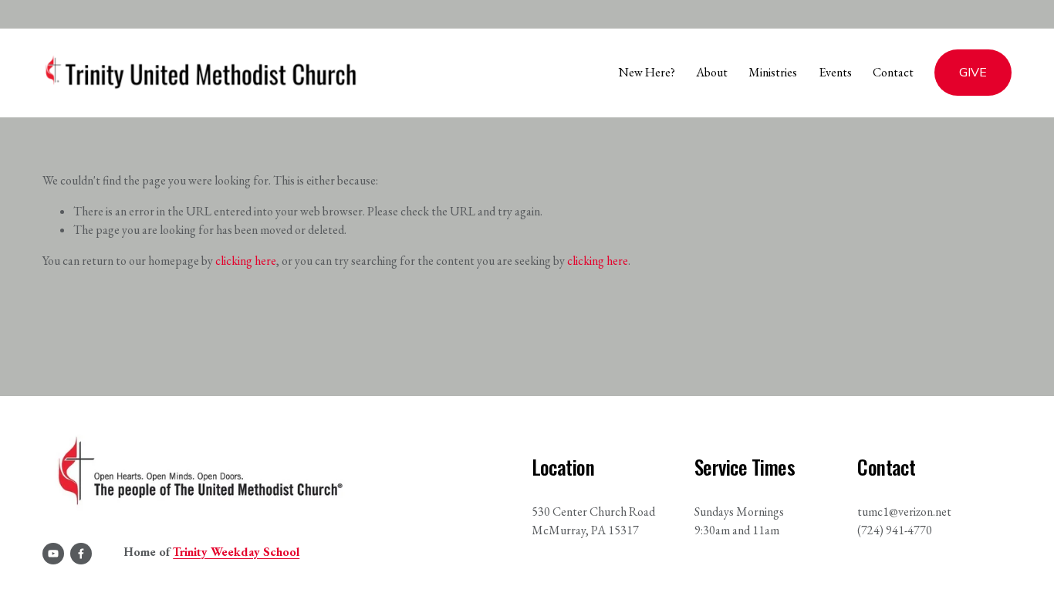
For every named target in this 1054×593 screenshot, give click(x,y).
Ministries (772, 72)
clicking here (245, 260)
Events (835, 72)
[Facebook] (81, 553)
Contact (893, 72)
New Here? (647, 72)
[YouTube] (53, 553)
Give (973, 72)
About (712, 72)
